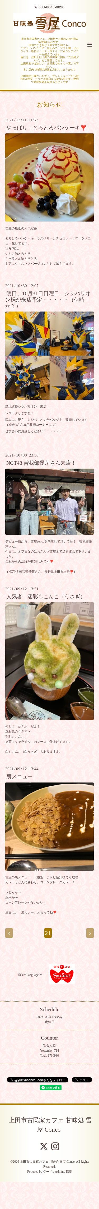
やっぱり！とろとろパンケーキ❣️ (46, 128)
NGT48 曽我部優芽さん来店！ (41, 463)
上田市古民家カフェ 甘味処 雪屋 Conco (50, 1125)
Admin (59, 1171)
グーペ (48, 1171)
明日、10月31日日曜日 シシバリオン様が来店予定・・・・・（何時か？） (48, 300)
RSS (69, 1171)
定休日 (49, 1022)
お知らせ (49, 104)
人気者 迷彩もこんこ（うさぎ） (46, 596)
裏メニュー (19, 776)
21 (48, 933)
